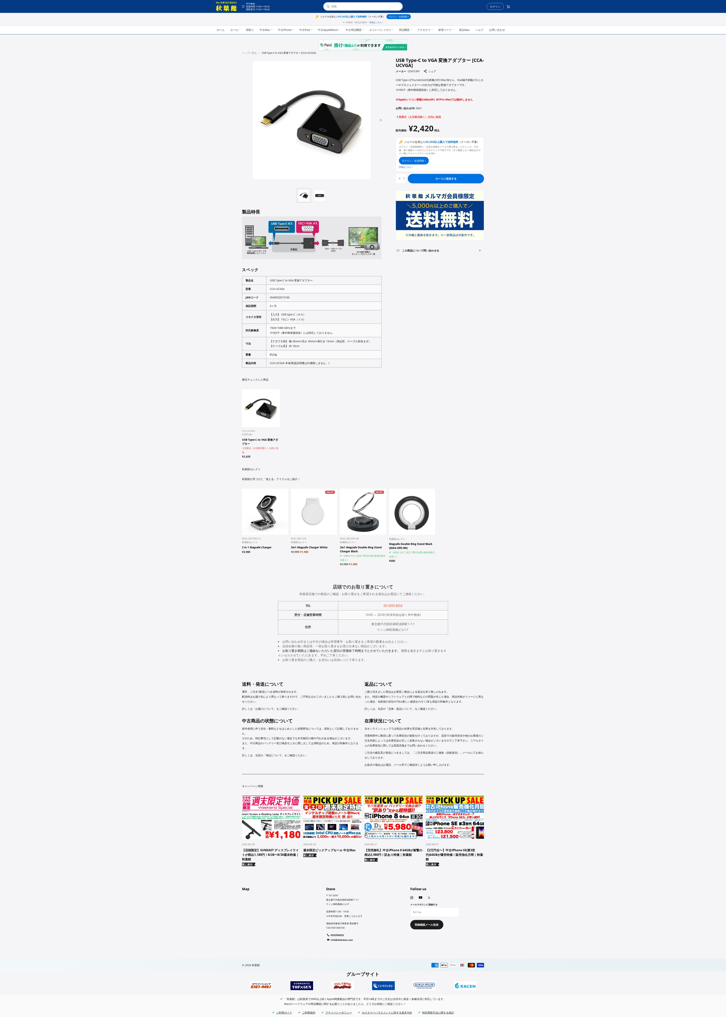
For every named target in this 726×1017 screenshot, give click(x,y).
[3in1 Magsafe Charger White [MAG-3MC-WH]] (314, 512)
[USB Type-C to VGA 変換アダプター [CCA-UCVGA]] (261, 408)
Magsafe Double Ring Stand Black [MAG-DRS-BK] (410, 546)
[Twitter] (429, 898)
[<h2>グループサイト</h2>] (261, 985)
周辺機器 (404, 29)
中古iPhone (285, 29)
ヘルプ (479, 29)
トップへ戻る (249, 52)
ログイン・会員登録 (399, 16)
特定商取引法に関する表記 (438, 1012)
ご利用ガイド (284, 1012)
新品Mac (464, 29)
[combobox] (365, 6)
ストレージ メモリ (380, 29)
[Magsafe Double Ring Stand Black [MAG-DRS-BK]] (412, 512)
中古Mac (265, 29)
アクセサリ (423, 29)
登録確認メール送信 (427, 924)
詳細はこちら (376, 22)
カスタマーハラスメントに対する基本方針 (387, 1012)
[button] (380, 120)
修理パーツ (444, 29)
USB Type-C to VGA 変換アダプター (260, 441)
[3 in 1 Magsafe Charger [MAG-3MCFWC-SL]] (265, 512)
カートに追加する (446, 178)
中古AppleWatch (328, 29)
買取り (250, 29)
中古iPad (304, 29)
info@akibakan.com (342, 940)
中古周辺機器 (353, 29)
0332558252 (337, 935)
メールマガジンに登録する (423, 904)
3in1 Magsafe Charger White (309, 547)
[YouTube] (420, 897)
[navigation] (304, 195)
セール (234, 29)
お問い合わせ (497, 29)
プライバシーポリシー (338, 1012)
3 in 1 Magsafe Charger (256, 547)
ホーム (221, 29)
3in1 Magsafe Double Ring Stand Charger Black (361, 549)
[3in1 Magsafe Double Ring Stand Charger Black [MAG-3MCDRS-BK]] (363, 512)
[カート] (508, 6)
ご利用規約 (308, 1012)
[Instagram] (411, 897)
